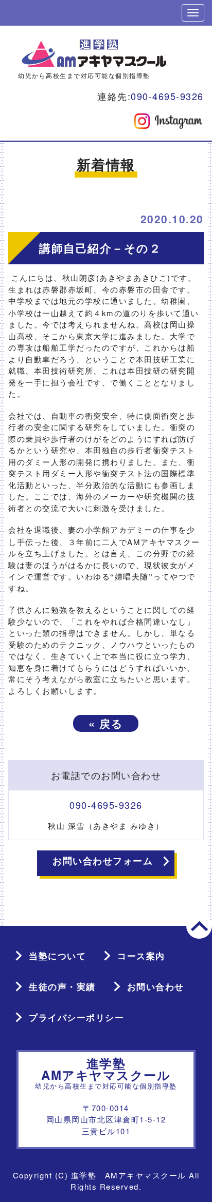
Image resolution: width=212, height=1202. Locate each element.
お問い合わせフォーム (102, 860)
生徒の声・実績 (62, 986)
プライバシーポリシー (76, 1017)
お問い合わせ (155, 986)
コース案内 (141, 955)
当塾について (57, 955)
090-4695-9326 (167, 96)
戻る (106, 723)
